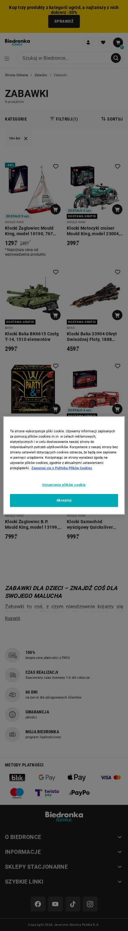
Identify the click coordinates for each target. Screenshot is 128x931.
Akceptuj (64, 500)
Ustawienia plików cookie (64, 484)
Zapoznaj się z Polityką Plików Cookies (61, 468)
